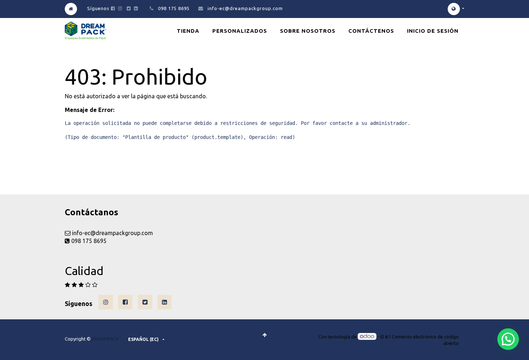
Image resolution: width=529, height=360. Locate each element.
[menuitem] (188, 30)
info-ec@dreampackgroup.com (245, 8)
